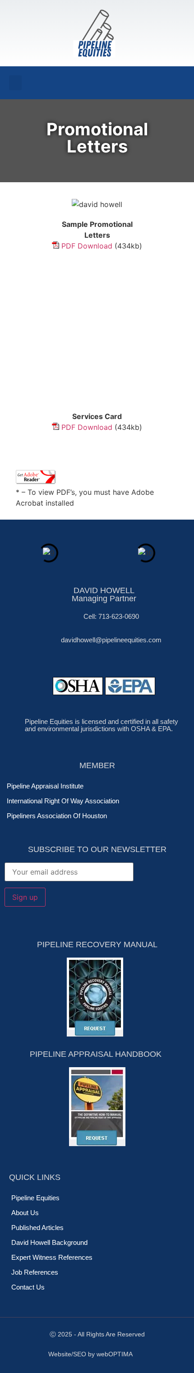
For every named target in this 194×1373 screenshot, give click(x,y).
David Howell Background (49, 1242)
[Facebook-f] (51, 83)
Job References (34, 1272)
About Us (25, 1212)
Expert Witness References (51, 1257)
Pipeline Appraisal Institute (45, 786)
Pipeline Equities (35, 1198)
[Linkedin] (84, 83)
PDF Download (86, 245)
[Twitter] (67, 83)
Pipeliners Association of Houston (57, 816)
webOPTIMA (115, 1354)
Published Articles (37, 1227)
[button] (15, 82)
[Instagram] (101, 83)
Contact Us (28, 1287)
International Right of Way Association (63, 801)
